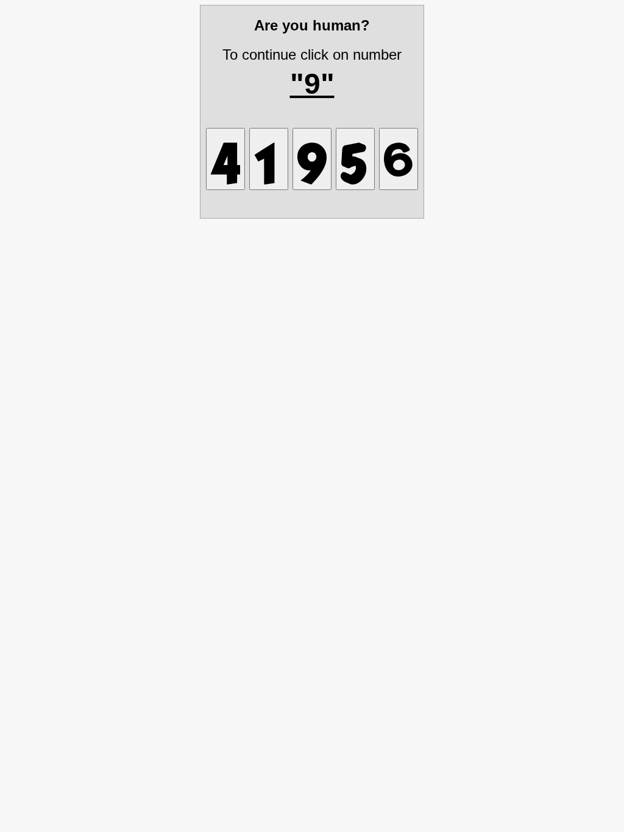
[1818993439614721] (268, 159)
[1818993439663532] (398, 159)
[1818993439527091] (312, 159)
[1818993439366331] (355, 159)
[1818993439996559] (225, 159)
